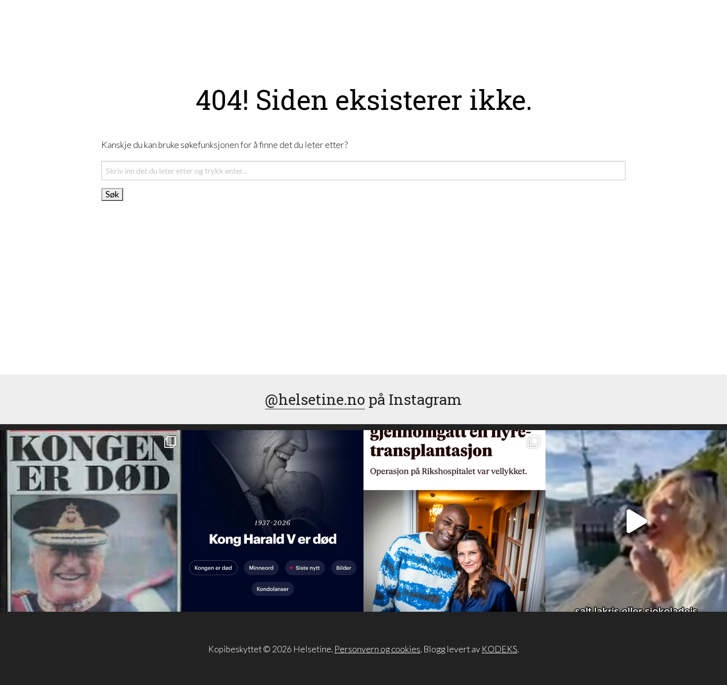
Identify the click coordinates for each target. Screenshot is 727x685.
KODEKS (499, 649)
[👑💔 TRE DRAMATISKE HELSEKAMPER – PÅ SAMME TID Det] (454, 521)
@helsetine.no (315, 399)
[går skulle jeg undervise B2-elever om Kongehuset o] (273, 521)
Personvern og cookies (377, 649)
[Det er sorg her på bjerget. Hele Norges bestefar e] (91, 521)
